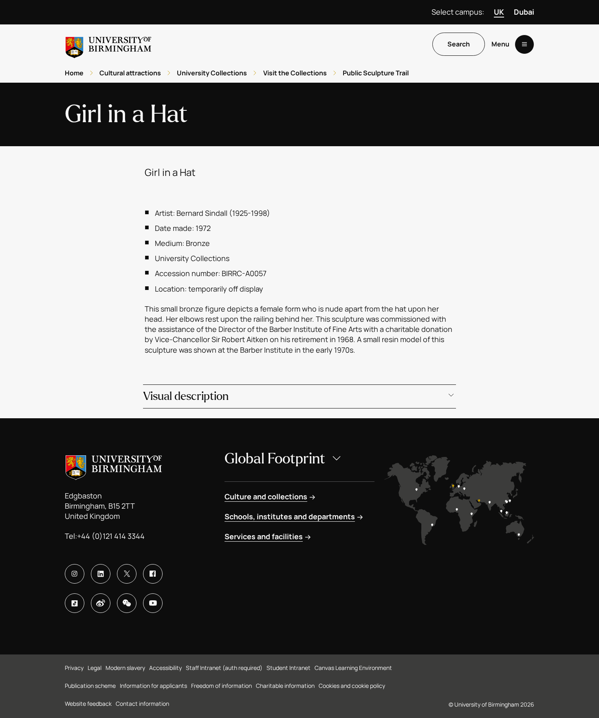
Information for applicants (153, 685)
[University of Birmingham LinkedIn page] (100, 574)
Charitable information (285, 685)
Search (458, 44)
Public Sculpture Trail (376, 72)
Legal (94, 668)
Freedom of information (221, 685)
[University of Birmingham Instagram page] (74, 574)
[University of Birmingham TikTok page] (74, 603)
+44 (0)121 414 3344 (111, 536)
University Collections (212, 72)
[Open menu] (524, 44)
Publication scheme (90, 685)
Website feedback (88, 703)
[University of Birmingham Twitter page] (127, 574)
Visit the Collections (295, 72)
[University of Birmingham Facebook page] (153, 574)
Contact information (142, 703)
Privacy (74, 668)
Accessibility (165, 668)
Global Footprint (275, 459)
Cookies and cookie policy (352, 685)
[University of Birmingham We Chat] (127, 603)
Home (74, 72)
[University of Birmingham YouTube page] (153, 603)
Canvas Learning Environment (353, 668)
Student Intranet (288, 668)
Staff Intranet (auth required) (224, 668)
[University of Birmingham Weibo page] (100, 603)
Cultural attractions (130, 72)
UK (499, 12)
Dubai (524, 12)
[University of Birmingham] (108, 44)
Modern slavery (125, 668)
